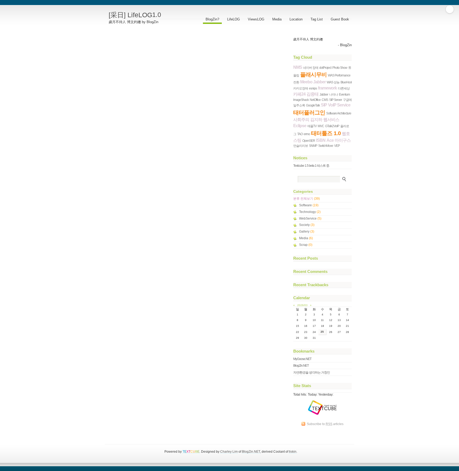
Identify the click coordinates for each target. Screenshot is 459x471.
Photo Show (339, 67)
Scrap (305, 245)
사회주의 (301, 119)
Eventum (344, 94)
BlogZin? (212, 19)
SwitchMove (325, 145)
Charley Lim (229, 451)
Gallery (306, 231)
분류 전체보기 (306, 198)
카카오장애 (300, 88)
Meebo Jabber (313, 82)
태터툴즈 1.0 (326, 133)
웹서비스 (331, 119)
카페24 (299, 94)
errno (307, 134)
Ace (330, 140)
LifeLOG (233, 19)
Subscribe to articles (325, 424)
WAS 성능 (333, 82)
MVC (321, 126)
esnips (313, 88)
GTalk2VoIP (332, 126)
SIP (324, 105)
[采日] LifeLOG (135, 15)
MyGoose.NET (302, 359)
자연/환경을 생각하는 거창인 (311, 372)
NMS (297, 67)
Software (308, 205)
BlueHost (346, 82)
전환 (296, 82)
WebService (310, 218)
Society (306, 225)
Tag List (317, 19)
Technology (310, 212)
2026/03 (302, 305)
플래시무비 (313, 74)
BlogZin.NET (301, 365)
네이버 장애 (310, 67)
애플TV (312, 126)
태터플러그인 (309, 112)
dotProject (325, 67)
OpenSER (308, 140)
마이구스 (343, 140)
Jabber (324, 94)
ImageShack (301, 99)
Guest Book (340, 19)
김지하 (316, 119)
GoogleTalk (313, 105)
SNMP (313, 145)
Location (296, 19)
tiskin (292, 451)
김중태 (312, 94)
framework (327, 88)
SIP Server (335, 99)
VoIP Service (339, 105)
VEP (337, 145)
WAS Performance (339, 75)
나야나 (333, 94)
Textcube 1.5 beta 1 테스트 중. (311, 165)
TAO (300, 134)
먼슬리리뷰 (300, 145)
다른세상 (344, 88)
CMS (325, 99)
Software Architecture (338, 113)
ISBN (320, 140)
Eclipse (299, 125)
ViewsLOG (256, 19)
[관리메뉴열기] (450, 9)
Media (277, 19)
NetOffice (315, 99)
